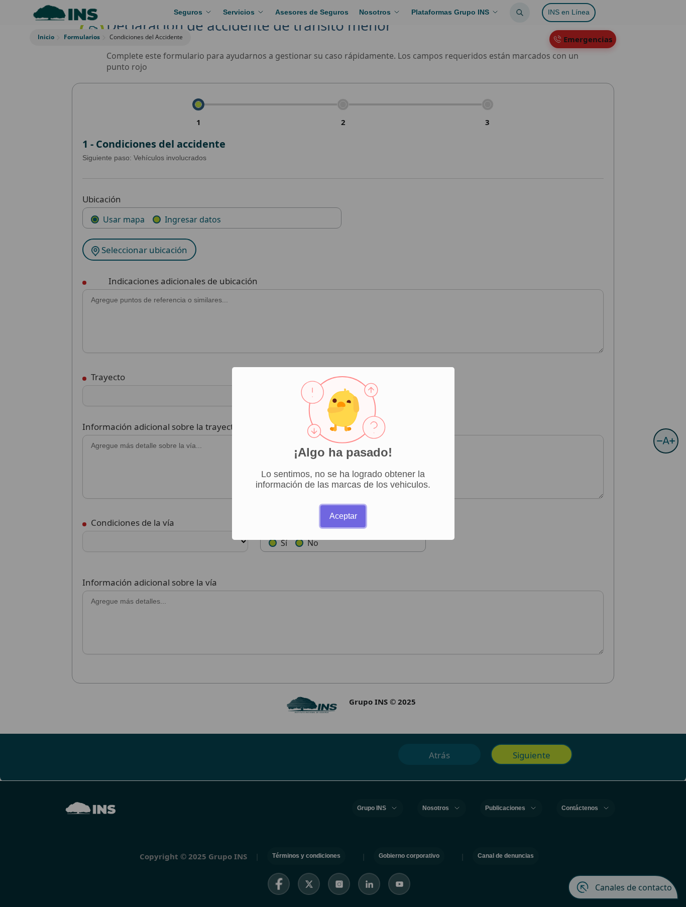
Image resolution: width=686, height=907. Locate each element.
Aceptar (343, 516)
